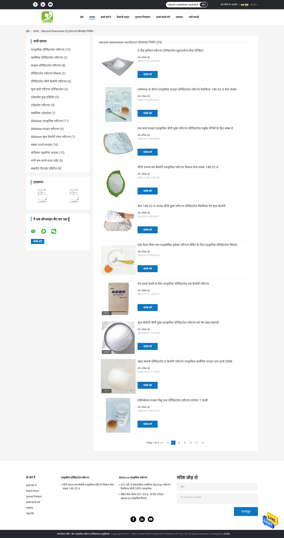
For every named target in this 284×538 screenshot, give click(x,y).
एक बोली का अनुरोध (229, 4)
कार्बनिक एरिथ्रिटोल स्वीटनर (47, 57)
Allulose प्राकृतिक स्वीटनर (47, 121)
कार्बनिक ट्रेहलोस (41, 113)
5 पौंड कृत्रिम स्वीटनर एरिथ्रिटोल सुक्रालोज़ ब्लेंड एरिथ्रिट (171, 50)
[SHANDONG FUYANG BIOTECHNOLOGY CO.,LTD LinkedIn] (42, 4)
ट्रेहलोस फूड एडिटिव (42, 97)
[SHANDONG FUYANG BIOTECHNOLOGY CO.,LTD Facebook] (35, 4)
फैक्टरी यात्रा (123, 17)
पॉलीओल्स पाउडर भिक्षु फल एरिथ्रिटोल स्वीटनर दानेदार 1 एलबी (173, 400)
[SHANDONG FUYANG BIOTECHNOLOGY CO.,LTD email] (36, 231)
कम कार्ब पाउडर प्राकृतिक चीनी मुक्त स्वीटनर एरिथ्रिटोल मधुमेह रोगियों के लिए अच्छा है (185, 128)
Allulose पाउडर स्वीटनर (45, 129)
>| (202, 442)
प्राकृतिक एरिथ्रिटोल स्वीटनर (47, 49)
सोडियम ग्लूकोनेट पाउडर (44, 152)
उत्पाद (92, 17)
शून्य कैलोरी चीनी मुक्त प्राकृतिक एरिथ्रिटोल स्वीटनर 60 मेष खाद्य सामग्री (178, 322)
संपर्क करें (147, 74)
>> (196, 442)
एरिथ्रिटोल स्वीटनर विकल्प (46, 73)
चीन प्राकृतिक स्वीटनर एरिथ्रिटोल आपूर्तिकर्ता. (91, 534)
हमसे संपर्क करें (163, 17)
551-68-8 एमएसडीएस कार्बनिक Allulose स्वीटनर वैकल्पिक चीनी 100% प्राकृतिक (146, 486)
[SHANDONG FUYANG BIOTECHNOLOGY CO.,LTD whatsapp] (46, 231)
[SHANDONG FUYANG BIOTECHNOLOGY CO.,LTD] (47, 17)
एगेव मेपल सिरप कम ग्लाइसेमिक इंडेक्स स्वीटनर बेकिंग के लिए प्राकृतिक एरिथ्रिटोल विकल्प (187, 245)
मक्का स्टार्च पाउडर (41, 145)
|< (162, 442)
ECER (227, 534)
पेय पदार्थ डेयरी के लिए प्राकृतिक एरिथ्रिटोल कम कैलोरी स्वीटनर (173, 284)
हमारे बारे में (106, 17)
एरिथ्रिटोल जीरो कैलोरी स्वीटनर (49, 81)
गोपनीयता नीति (63, 534)
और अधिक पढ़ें (144, 57)
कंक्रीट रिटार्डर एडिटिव (44, 168)
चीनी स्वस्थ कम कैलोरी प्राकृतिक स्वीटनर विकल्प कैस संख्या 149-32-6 (178, 167)
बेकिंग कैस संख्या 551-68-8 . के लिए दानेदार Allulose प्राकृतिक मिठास (142, 496)
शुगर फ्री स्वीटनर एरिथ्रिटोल (47, 89)
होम (81, 17)
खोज (204, 4)
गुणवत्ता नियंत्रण (143, 17)
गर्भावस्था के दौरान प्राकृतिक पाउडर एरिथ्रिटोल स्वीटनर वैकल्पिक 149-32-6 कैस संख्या (187, 89)
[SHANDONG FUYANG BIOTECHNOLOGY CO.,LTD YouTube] (50, 4)
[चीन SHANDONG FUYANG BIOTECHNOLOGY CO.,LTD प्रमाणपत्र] (42, 196)
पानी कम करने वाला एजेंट (45, 160)
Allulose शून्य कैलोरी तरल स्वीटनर (51, 137)
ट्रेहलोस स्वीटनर (40, 105)
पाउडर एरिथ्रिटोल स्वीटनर (46, 65)
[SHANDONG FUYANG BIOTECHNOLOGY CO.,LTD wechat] (56, 231)
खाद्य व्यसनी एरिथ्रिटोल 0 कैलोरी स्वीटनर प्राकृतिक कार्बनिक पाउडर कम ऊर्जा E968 (185, 361)
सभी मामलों (194, 17)
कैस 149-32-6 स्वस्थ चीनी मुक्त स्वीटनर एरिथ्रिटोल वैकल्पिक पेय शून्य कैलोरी (181, 206)
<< (167, 442)
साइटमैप (30, 513)
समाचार (179, 17)
